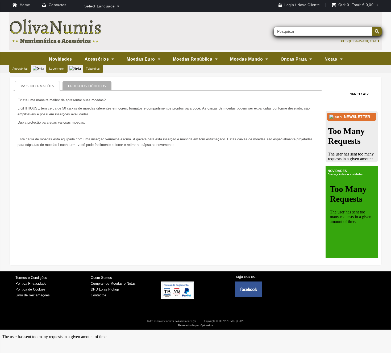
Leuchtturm (56, 68)
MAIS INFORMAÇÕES (37, 86)
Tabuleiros (93, 68)
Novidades (60, 59)
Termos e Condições (31, 278)
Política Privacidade (30, 283)
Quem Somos (101, 278)
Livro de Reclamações (32, 295)
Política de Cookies (30, 289)
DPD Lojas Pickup (105, 289)
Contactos (98, 295)
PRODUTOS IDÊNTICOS (87, 86)
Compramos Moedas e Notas (113, 283)
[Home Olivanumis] (55, 49)
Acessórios (20, 68)
